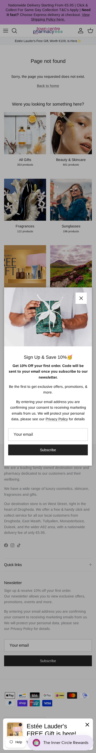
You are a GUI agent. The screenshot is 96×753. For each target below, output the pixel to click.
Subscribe (48, 450)
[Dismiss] (87, 724)
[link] (48, 734)
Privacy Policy (57, 419)
